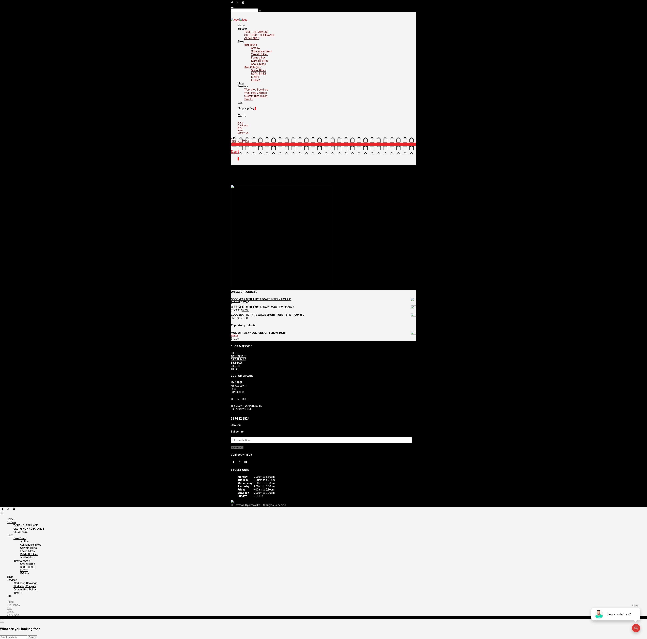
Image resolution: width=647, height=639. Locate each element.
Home (241, 25)
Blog (240, 127)
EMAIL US (236, 424)
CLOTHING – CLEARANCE (259, 35)
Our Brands (243, 125)
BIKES (234, 353)
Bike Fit (248, 99)
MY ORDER (236, 382)
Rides (240, 122)
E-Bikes (255, 80)
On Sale (242, 28)
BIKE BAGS (237, 362)
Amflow (255, 48)
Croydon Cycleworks (294, 181)
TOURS (234, 369)
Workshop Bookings (256, 89)
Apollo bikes (258, 64)
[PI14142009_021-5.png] (281, 285)
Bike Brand (250, 44)
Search (32, 637)
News (240, 130)
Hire (240, 102)
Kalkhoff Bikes (259, 60)
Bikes (241, 41)
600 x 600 (252, 181)
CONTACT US (238, 392)
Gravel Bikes (258, 70)
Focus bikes (258, 57)
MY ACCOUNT (238, 385)
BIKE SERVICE (238, 359)
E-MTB (255, 76)
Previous (235, 183)
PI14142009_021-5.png (271, 181)
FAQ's (234, 389)
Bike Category (252, 67)
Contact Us (243, 132)
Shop (241, 83)
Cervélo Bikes (259, 54)
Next (243, 183)
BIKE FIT (235, 365)
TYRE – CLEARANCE (256, 32)
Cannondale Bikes (261, 51)
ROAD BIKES (258, 73)
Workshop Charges (255, 92)
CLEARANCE (251, 38)
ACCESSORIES (238, 356)
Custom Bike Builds (255, 96)
